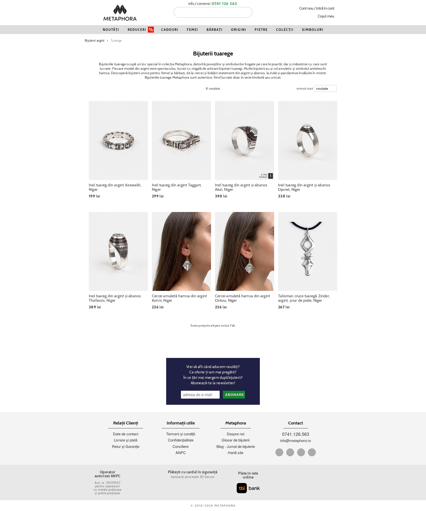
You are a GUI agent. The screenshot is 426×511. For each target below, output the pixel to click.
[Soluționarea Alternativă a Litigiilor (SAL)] (304, 489)
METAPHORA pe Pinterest (301, 452)
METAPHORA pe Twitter (290, 452)
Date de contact (125, 433)
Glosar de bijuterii (235, 439)
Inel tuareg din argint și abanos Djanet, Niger (304, 187)
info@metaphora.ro (295, 440)
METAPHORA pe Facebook (279, 452)
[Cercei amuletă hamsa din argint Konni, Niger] (181, 251)
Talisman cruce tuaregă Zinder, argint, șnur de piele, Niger (304, 298)
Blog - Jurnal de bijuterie (235, 446)
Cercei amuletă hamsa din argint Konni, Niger (179, 298)
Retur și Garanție (125, 446)
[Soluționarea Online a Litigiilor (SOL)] (304, 475)
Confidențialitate (181, 439)
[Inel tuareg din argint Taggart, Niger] (181, 140)
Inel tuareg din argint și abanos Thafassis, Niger (115, 298)
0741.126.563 (295, 434)
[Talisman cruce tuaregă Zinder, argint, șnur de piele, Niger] (307, 251)
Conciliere (181, 446)
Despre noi (235, 433)
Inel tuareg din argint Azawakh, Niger (115, 187)
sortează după (305, 87)
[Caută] (247, 12)
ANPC (181, 452)
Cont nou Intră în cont (316, 8)
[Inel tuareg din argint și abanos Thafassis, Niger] (118, 251)
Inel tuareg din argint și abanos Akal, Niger (241, 187)
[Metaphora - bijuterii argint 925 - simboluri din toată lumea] (120, 12)
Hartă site (235, 452)
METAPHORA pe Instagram (312, 452)
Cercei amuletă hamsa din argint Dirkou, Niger (242, 298)
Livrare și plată (125, 439)
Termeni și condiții (180, 433)
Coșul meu (326, 16)
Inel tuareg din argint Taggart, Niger (176, 187)
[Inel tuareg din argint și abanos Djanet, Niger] (307, 140)
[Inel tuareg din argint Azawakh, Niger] (118, 140)
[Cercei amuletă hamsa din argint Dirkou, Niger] (244, 251)
